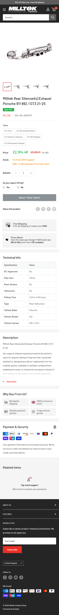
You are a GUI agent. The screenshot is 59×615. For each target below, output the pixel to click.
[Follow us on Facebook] (5, 577)
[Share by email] (54, 209)
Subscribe (12, 549)
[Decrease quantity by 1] (16, 173)
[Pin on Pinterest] (43, 209)
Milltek (7, 115)
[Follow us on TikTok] (21, 577)
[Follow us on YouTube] (16, 577)
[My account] (48, 9)
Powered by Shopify (11, 609)
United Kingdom (10, 563)
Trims (5, 125)
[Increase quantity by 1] (31, 173)
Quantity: (7, 173)
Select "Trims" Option (29, 197)
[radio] (8, 130)
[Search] (52, 17)
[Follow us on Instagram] (10, 577)
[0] (54, 9)
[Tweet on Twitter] (49, 209)
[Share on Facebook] (38, 209)
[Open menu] (4, 9)
